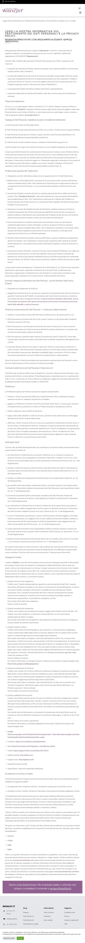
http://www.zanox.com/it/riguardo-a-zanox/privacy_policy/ (33, 746)
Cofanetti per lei (28, 920)
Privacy (66, 916)
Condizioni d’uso (69, 912)
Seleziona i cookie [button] (9, 938)
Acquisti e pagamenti (71, 920)
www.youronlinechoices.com (23, 860)
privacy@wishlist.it (32, 115)
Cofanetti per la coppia (30, 924)
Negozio (26, 912)
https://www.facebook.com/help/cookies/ (30, 742)
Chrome (11, 836)
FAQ (65, 924)
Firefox (10, 840)
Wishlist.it (9, 906)
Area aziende (48, 920)
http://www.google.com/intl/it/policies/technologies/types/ (29, 734)
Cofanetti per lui (28, 916)
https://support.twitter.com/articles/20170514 (30, 751)
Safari (10, 849)
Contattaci (47, 916)
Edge (9, 845)
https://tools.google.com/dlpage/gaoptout (23, 664)
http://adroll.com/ (26, 755)
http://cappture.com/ (26, 759)
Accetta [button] (20, 938)
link (75, 550)
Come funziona (49, 912)
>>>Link (72, 21)
